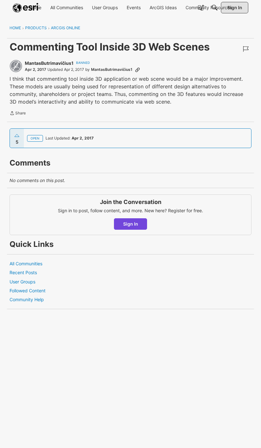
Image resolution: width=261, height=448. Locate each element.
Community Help (27, 299)
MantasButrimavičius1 (49, 63)
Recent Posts (23, 272)
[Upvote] (17, 135)
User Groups (22, 281)
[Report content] (245, 49)
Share (18, 114)
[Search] (214, 7)
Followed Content (28, 290)
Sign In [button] (130, 224)
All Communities (26, 263)
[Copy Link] (137, 69)
